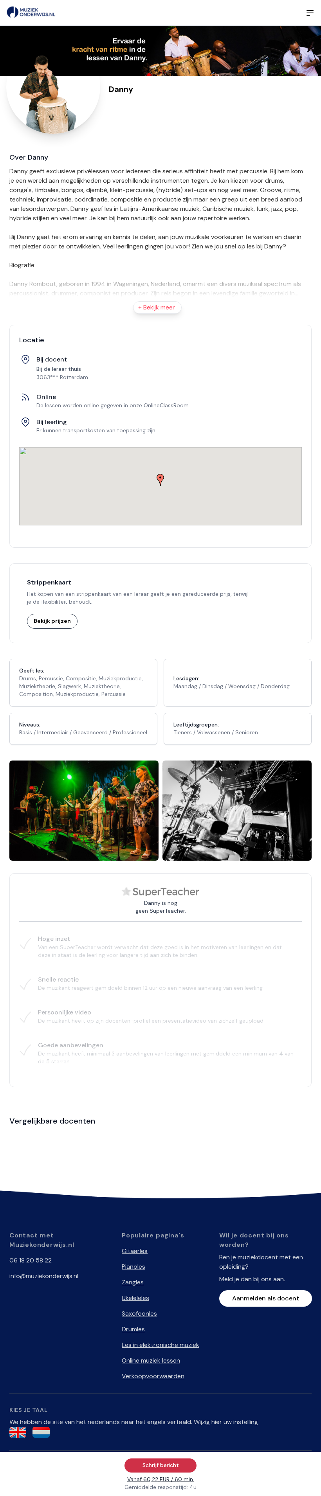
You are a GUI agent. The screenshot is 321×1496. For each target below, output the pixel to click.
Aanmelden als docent (265, 1298)
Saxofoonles (139, 1313)
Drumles (133, 1329)
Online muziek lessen (151, 1360)
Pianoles (133, 1266)
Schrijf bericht (160, 1465)
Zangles (133, 1282)
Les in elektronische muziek (160, 1345)
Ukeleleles (135, 1298)
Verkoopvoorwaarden (153, 1376)
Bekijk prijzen (52, 620)
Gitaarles (135, 1251)
